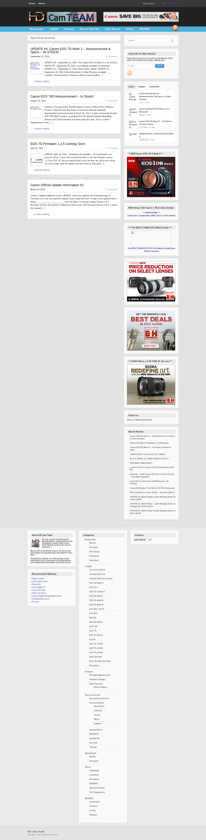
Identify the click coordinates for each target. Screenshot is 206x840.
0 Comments (112, 56)
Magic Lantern (38, 578)
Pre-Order (93, 547)
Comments (172, 3)
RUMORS (93, 783)
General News (95, 730)
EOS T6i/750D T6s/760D (100, 661)
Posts (159, 3)
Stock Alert (93, 560)
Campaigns (94, 770)
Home (32, 3)
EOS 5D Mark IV (96, 605)
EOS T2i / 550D (96, 644)
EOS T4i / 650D (96, 652)
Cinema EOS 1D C (97, 574)
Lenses (97, 715)
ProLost (35, 602)
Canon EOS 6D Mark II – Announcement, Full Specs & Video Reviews (155, 97)
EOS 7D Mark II (96, 635)
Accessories (99, 706)
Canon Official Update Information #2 (57, 185)
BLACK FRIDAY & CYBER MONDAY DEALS (149, 459)
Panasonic (94, 761)
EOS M (92, 639)
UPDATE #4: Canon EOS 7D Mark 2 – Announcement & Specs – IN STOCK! (70, 50)
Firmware (67, 30)
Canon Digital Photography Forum (47, 596)
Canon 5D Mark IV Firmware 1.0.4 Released (149, 443)
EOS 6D (92, 618)
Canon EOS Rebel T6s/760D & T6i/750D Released (152, 488)
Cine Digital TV (38, 587)
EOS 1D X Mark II (96, 592)
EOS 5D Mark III (96, 600)
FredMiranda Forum (40, 599)
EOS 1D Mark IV (96, 583)
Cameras (98, 710)
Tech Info (93, 743)
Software (98, 724)
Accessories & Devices (99, 698)
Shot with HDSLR (97, 788)
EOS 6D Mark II (96, 622)
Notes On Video (39, 593)
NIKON (92, 757)
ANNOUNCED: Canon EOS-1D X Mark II (147, 454)
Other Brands (111, 30)
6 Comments (112, 189)
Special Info (94, 738)
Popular (141, 87)
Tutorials (93, 747)
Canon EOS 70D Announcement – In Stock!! (62, 96)
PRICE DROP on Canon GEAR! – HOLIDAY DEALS (152, 492)
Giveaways (94, 779)
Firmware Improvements (99, 675)
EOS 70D (93, 626)
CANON (52, 30)
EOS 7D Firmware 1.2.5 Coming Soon (57, 144)
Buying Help (35, 30)
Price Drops (94, 552)
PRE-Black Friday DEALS (141, 463)
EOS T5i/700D (95, 657)
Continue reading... (42, 81)
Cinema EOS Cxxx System (100, 578)
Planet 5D (36, 584)
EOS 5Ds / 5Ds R (96, 609)
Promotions (94, 556)
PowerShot (94, 665)
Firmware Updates (97, 679)
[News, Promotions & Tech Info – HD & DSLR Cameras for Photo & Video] (62, 22)
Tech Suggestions (97, 792)
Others (128, 30)
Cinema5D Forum (40, 581)
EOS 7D (92, 631)
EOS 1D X (93, 587)
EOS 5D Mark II (96, 596)
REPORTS (94, 734)
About (41, 3)
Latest (131, 87)
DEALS (92, 543)
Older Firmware (96, 684)
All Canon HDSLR (97, 570)
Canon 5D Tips (38, 590)
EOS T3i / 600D (96, 648)
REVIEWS (143, 30)
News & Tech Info (88, 30)
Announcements (96, 703)
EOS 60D (93, 613)
